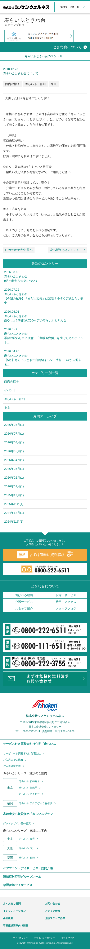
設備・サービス (66, 595)
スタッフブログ (66, 608)
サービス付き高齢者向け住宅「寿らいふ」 (31, 743)
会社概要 (8, 918)
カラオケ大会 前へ (20, 249)
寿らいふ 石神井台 (29, 781)
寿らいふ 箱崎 (27, 857)
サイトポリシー (20, 938)
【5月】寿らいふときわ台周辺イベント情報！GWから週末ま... (42, 358)
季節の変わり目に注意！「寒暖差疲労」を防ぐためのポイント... (43, 336)
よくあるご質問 (12, 903)
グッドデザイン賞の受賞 (17, 823)
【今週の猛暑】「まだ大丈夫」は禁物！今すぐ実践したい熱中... (43, 296)
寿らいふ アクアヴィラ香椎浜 (35, 803)
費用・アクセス (66, 601)
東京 (54, 84)
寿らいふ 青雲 (27, 838)
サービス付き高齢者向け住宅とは (22, 753)
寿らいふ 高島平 (28, 787)
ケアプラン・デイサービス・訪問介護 (28, 868)
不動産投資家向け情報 (15, 925)
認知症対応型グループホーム (22, 876)
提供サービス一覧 (69, 7)
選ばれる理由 (24, 595)
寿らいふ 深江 (27, 848)
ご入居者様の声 (12, 766)
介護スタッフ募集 (55, 918)
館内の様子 (12, 84)
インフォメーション (14, 910)
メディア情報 (52, 910)
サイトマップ (68, 938)
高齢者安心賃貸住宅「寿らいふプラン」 (29, 814)
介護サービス (24, 601)
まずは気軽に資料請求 (42, 555)
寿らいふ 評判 (35, 84)
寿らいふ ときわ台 (29, 793)
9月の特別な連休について (21, 276)
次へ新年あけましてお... (66, 249)
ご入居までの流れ (13, 759)
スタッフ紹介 (24, 608)
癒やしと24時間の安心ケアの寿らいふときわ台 (35, 316)
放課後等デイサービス (17, 885)
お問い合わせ (52, 903)
